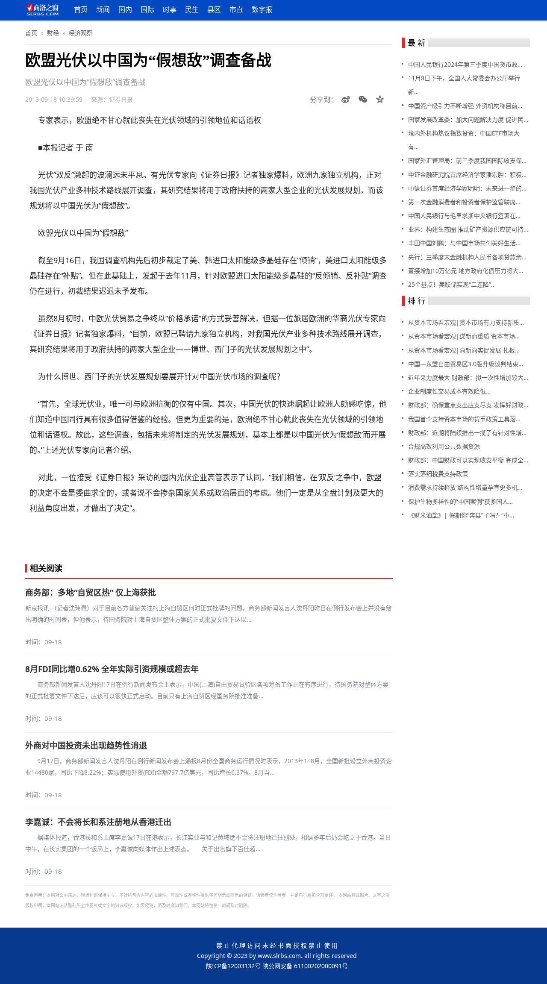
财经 (53, 33)
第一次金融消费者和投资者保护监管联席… (464, 202)
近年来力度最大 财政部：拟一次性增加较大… (468, 377)
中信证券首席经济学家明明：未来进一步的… (467, 188)
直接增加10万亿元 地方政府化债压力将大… (465, 271)
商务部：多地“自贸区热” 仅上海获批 (90, 592)
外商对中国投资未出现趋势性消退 (86, 745)
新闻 (103, 9)
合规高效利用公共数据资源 (444, 446)
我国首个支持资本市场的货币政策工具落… (464, 419)
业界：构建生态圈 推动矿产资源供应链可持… (468, 229)
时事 (169, 9)
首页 (81, 9)
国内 (125, 9)
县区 (214, 9)
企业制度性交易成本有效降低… (449, 391)
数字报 (262, 9)
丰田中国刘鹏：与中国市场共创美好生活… (464, 243)
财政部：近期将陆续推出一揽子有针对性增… (467, 433)
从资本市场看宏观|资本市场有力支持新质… (466, 322)
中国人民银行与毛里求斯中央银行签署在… (464, 215)
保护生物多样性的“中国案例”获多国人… (460, 501)
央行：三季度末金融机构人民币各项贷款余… (467, 257)
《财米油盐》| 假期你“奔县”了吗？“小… (461, 515)
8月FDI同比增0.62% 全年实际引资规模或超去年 (112, 669)
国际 (147, 9)
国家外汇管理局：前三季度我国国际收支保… (467, 160)
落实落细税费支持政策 (438, 474)
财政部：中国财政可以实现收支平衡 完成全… (468, 460)
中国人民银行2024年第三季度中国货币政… (465, 64)
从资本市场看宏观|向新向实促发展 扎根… (464, 350)
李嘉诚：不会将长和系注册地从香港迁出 (98, 822)
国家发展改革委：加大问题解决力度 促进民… (468, 119)
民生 (192, 9)
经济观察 (81, 33)
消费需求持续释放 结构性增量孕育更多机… (465, 487)
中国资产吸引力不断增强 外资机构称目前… (465, 106)
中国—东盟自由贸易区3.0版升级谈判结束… (465, 364)
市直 (236, 9)
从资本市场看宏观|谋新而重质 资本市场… (464, 336)
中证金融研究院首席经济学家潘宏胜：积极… (467, 174)
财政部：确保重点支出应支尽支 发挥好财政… (468, 405)
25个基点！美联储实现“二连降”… (452, 284)
